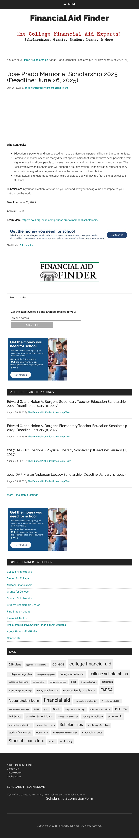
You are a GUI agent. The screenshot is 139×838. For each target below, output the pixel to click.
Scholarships (26, 245)
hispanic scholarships (75, 709)
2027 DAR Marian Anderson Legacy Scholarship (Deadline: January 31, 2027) (66, 474)
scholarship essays (45, 725)
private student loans (39, 716)
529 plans (15, 664)
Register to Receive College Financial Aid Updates (36, 624)
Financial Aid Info (17, 618)
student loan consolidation (65, 733)
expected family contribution (79, 690)
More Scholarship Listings (22, 494)
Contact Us (13, 638)
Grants (57, 709)
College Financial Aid (19, 571)
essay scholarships (47, 690)
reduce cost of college (68, 717)
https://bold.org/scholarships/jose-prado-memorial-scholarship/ (60, 220)
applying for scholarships (36, 665)
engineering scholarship (20, 690)
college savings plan (20, 674)
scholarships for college (99, 725)
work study (66, 741)
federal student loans (24, 701)
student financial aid (20, 732)
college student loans (18, 682)
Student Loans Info (26, 740)
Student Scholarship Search (23, 605)
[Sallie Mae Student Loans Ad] (68, 241)
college (58, 664)
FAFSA (106, 689)
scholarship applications (20, 725)
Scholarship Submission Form (69, 798)
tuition (52, 741)
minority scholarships (100, 709)
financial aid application (86, 701)
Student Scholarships (20, 598)
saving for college (93, 716)
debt (73, 681)
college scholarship (72, 674)
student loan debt (92, 732)
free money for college (19, 709)
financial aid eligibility (111, 701)
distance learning (89, 682)
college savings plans (46, 674)
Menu (72, 4)
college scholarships (109, 673)
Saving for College (18, 578)
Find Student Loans (18, 611)
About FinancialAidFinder (22, 631)
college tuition (39, 682)
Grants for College (17, 591)
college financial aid (90, 664)
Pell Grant (121, 709)
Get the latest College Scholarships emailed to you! (43, 311)
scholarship (115, 716)
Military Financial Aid (19, 585)
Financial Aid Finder (69, 18)
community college (58, 682)
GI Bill (36, 709)
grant (46, 709)
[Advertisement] (69, 119)
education (107, 681)
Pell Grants (15, 716)
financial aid (57, 700)
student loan (42, 733)
